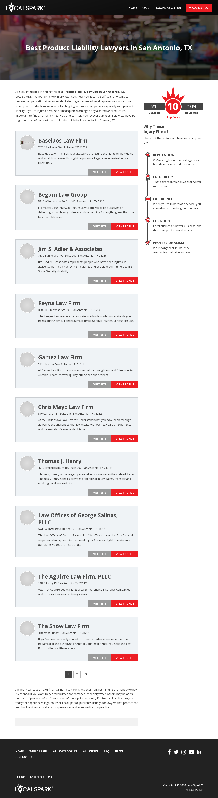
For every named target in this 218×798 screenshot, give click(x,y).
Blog (119, 751)
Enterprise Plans (41, 777)
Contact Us (24, 757)
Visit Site (99, 172)
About (146, 8)
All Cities (90, 751)
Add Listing (200, 7)
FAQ (106, 751)
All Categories (65, 751)
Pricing (20, 777)
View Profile (125, 172)
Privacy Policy (194, 790)
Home (133, 8)
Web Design (38, 751)
